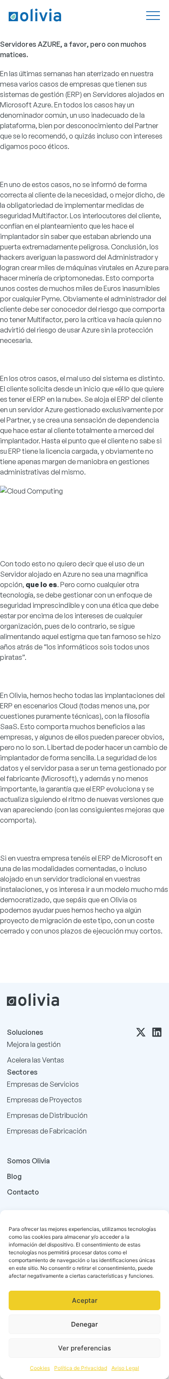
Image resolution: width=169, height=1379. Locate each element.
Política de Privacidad (80, 1368)
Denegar (84, 1324)
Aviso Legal (125, 1368)
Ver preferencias (84, 1348)
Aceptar (85, 1300)
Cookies (40, 1368)
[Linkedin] (157, 1032)
